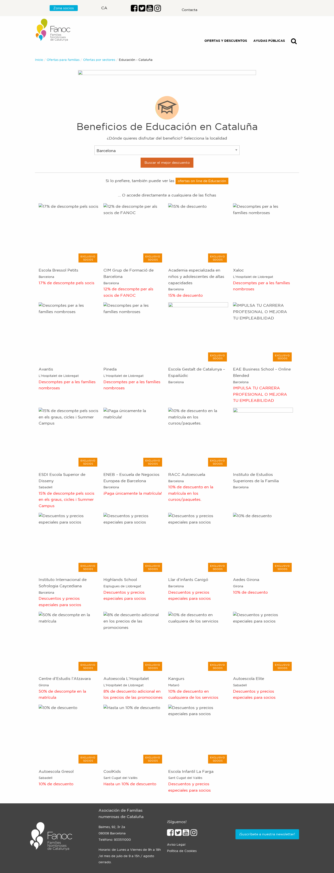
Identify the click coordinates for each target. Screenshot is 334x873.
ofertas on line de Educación (202, 181)
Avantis (46, 369)
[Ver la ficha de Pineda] (133, 332)
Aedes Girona (246, 579)
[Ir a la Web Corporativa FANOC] (53, 30)
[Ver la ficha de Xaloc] (263, 233)
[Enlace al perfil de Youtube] (149, 9)
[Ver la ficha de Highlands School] (133, 542)
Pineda (110, 369)
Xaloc (238, 270)
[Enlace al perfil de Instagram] (193, 834)
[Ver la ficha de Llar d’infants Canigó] (198, 542)
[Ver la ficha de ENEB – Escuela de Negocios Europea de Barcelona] (133, 437)
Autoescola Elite (248, 678)
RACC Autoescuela (186, 474)
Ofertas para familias (63, 60)
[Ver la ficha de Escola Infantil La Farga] (198, 734)
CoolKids (112, 771)
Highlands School (120, 579)
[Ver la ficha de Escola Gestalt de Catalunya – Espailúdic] (198, 332)
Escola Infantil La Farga (190, 771)
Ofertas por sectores (99, 60)
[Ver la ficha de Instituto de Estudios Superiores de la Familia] (263, 437)
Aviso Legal (176, 844)
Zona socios (63, 8)
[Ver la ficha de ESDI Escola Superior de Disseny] (69, 437)
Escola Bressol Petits (58, 270)
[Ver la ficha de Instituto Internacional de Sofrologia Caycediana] (69, 542)
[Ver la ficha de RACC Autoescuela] (198, 437)
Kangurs (176, 678)
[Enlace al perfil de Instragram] (157, 9)
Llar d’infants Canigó (188, 579)
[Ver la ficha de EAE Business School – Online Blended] (263, 332)
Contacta (189, 10)
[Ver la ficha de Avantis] (69, 332)
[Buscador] (294, 42)
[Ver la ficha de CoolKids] (133, 734)
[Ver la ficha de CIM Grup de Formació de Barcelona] (133, 233)
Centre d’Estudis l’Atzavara (65, 678)
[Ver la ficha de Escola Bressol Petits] (69, 233)
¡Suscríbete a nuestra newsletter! (267, 834)
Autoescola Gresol (56, 771)
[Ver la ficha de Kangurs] (198, 641)
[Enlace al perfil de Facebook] (134, 9)
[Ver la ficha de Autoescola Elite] (263, 641)
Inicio (39, 60)
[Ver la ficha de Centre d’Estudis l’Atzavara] (69, 641)
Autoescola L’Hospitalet (126, 678)
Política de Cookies (182, 851)
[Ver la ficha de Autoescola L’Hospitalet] (133, 641)
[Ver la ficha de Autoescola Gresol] (69, 734)
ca (104, 8)
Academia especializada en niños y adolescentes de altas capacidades (196, 276)
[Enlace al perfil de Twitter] (142, 9)
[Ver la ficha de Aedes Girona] (263, 542)
